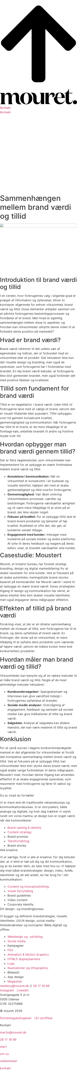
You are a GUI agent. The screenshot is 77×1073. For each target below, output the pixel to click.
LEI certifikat (43, 1018)
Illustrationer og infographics (27, 968)
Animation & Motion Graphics (28, 954)
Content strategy (19, 832)
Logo (11, 963)
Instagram (7, 990)
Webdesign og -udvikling (25, 936)
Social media (16, 941)
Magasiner (14, 981)
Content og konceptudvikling (28, 886)
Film (10, 950)
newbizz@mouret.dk (14, 986)
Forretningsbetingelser (16, 1018)
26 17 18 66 (41, 986)
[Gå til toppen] (38, 87)
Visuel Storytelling (20, 891)
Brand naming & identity (24, 827)
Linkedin (23, 990)
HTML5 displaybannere (23, 959)
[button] (38, 107)
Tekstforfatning (18, 841)
